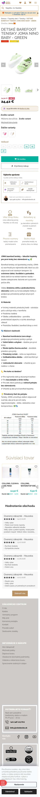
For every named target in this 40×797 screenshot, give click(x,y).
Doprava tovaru (8, 654)
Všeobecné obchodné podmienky (16, 657)
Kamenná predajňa (10, 621)
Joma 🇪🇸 (12, 23)
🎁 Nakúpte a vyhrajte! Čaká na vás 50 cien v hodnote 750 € (19, 13)
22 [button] (15, 146)
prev (2, 487)
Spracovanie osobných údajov (14, 663)
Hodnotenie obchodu (20, 506)
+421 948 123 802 (15, 199)
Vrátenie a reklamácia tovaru (13, 660)
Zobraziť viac (20, 593)
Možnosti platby (8, 650)
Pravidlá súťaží (8, 628)
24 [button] (27, 146)
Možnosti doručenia (9, 122)
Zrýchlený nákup (21, 166)
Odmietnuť (10, 792)
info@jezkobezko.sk (28, 199)
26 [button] (3, 151)
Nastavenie (19, 785)
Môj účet (5, 618)
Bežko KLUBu (24, 108)
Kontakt (5, 625)
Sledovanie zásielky (10, 631)
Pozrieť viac (5, 494)
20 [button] (3, 146)
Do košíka (21, 159)
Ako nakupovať (8, 647)
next (37, 487)
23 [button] (21, 146)
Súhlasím (28, 792)
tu (26, 779)
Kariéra (5, 611)
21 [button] (9, 146)
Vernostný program (10, 615)
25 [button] (32, 146)
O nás (4, 608)
